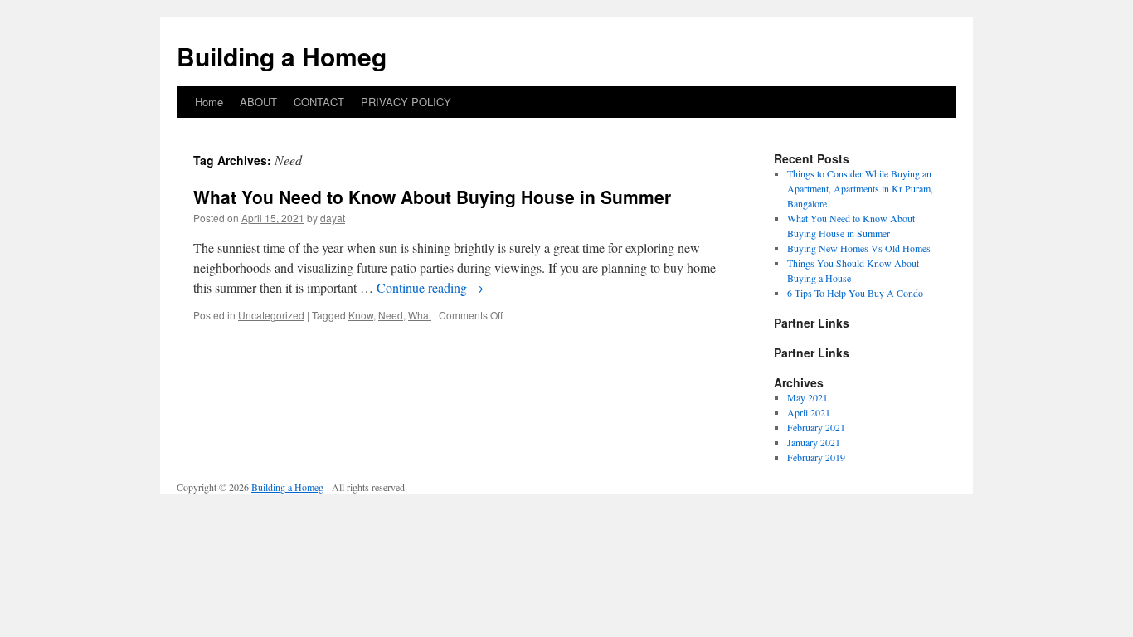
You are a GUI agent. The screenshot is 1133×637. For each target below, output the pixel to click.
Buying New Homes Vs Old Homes (859, 248)
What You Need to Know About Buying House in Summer (432, 196)
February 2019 (816, 457)
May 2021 (807, 397)
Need (390, 315)
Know (360, 315)
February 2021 (816, 427)
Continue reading (430, 287)
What (419, 315)
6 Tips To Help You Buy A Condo (855, 292)
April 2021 (808, 412)
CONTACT (319, 101)
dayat (332, 218)
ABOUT (258, 101)
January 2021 (813, 442)
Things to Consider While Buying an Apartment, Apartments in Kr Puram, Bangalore (860, 188)
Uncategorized (271, 315)
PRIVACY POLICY (406, 101)
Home (209, 101)
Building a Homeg (282, 56)
